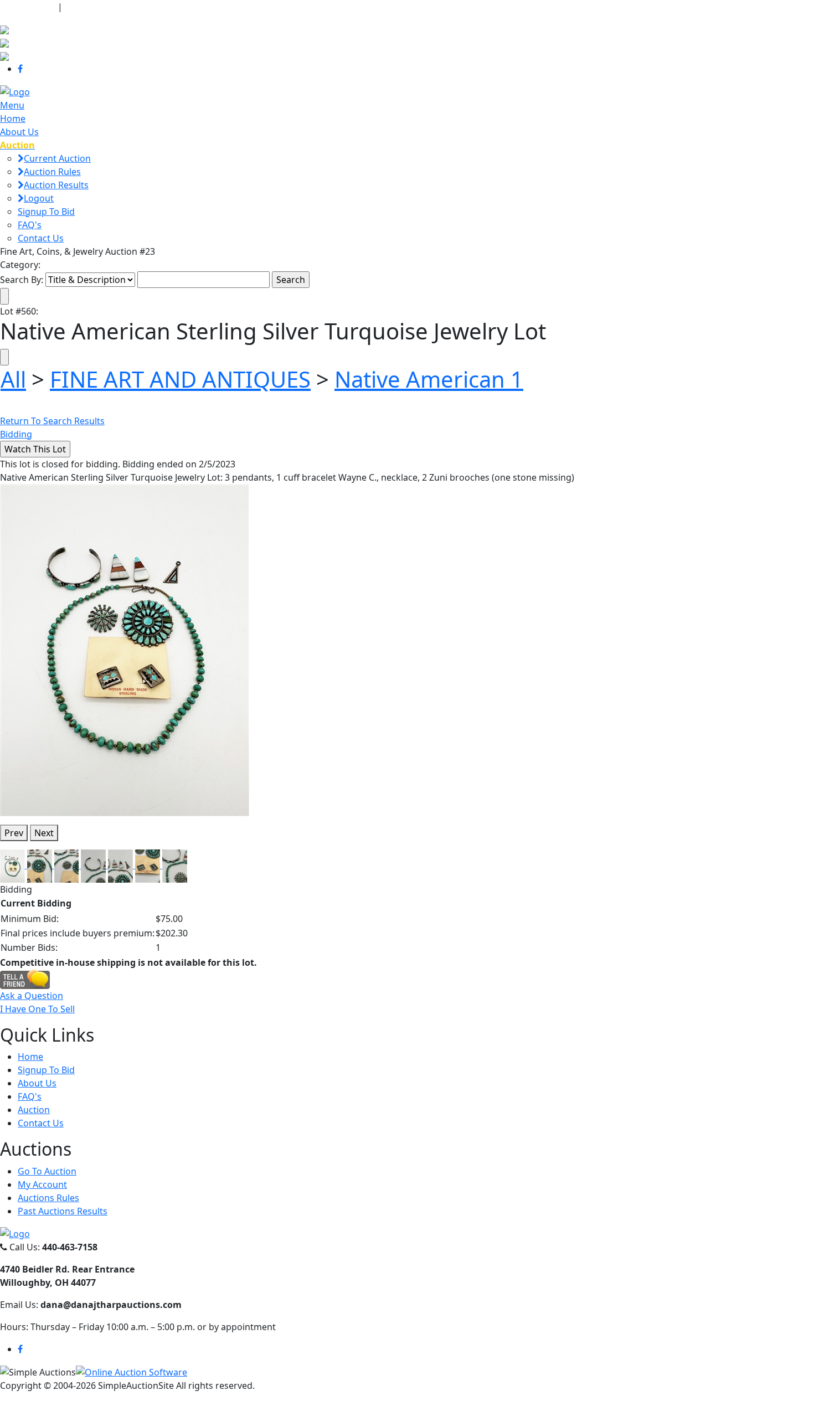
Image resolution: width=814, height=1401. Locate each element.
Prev (13, 833)
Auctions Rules (48, 1198)
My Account (42, 1184)
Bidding (16, 434)
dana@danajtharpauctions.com (135, 7)
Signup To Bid (46, 211)
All (13, 379)
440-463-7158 (27, 7)
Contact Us (41, 238)
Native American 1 (428, 379)
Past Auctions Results (62, 1211)
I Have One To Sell (37, 1009)
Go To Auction (47, 1171)
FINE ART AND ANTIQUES (180, 379)
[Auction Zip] (4, 55)
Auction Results (56, 185)
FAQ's (30, 225)
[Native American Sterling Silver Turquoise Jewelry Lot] (124, 649)
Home (12, 118)
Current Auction (57, 158)
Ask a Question (31, 996)
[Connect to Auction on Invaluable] (4, 42)
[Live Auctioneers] (4, 29)
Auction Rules (52, 172)
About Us (19, 132)
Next (44, 833)
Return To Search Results (52, 421)
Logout (39, 198)
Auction (34, 1110)
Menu (12, 105)
